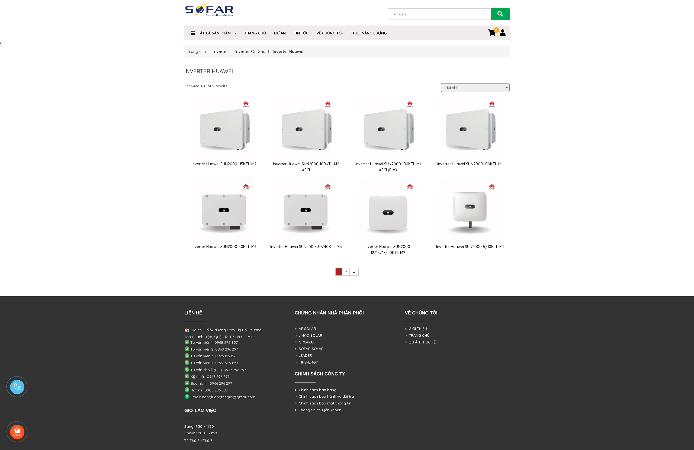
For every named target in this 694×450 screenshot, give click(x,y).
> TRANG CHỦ (417, 335)
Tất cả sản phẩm (214, 33)
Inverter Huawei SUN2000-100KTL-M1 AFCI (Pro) (388, 167)
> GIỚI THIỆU (416, 328)
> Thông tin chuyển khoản (318, 410)
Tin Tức (301, 33)
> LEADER (303, 355)
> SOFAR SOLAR (309, 348)
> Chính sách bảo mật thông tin (323, 403)
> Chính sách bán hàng (315, 390)
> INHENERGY (306, 362)
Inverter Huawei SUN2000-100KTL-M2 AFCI (306, 167)
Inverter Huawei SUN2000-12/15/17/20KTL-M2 (388, 249)
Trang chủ (196, 51)
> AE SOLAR (305, 328)
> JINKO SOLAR (308, 335)
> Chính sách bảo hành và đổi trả (324, 396)
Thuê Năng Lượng (369, 33)
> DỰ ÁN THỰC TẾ (420, 342)
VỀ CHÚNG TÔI (329, 33)
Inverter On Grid (250, 51)
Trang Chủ (255, 33)
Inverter (220, 51)
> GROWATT (306, 342)
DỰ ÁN (280, 33)
